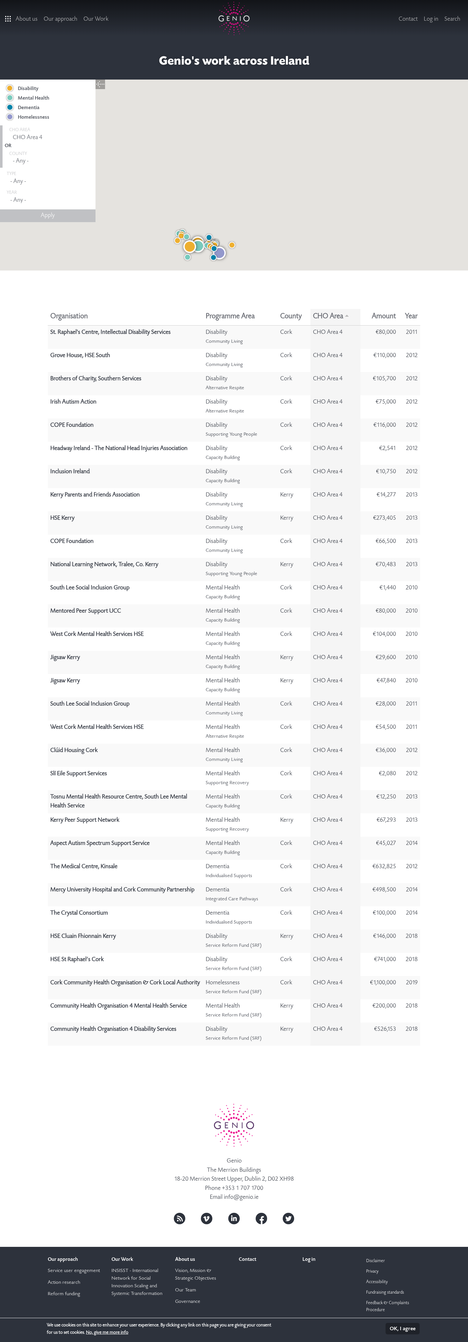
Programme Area (230, 316)
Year (411, 316)
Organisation (69, 316)
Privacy (372, 1271)
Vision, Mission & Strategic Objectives (195, 1274)
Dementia (28, 107)
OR (8, 146)
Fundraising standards (385, 1292)
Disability (28, 88)
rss (179, 1218)
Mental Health (33, 98)
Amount (384, 316)
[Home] (234, 18)
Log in (431, 19)
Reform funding (64, 1294)
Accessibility (377, 1282)
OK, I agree (402, 1329)
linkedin (234, 1218)
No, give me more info (107, 1332)
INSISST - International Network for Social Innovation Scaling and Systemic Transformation (136, 1282)
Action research (64, 1282)
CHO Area (328, 316)
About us (27, 19)
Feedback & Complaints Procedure (387, 1306)
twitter (288, 1218)
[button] (219, 253)
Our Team (185, 1290)
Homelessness (33, 117)
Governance (187, 1301)
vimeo (206, 1218)
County (291, 316)
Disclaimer (375, 1261)
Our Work (96, 19)
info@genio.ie (241, 1197)
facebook (261, 1218)
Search (452, 19)
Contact (408, 19)
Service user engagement (74, 1271)
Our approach (60, 19)
